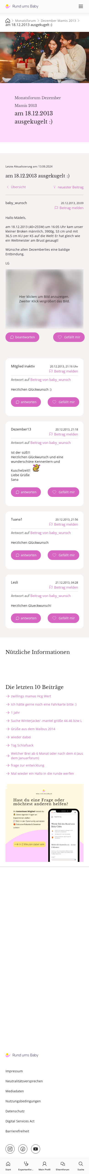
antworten (29, 402)
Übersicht (18, 187)
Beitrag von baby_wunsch (50, 379)
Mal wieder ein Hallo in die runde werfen (42, 773)
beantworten (25, 337)
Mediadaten (14, 1091)
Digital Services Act (19, 1121)
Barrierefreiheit (17, 1131)
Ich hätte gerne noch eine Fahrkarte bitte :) (43, 704)
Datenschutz (15, 1111)
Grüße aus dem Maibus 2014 (33, 729)
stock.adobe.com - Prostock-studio (72, 78)
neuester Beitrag (71, 187)
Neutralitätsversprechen (24, 1081)
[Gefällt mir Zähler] (69, 337)
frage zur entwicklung (27, 765)
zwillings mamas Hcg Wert (31, 696)
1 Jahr (15, 712)
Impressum (14, 1071)
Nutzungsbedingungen (23, 1101)
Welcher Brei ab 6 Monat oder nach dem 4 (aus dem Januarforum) (47, 755)
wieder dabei (21, 737)
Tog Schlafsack (22, 745)
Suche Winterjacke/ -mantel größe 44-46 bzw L (46, 721)
